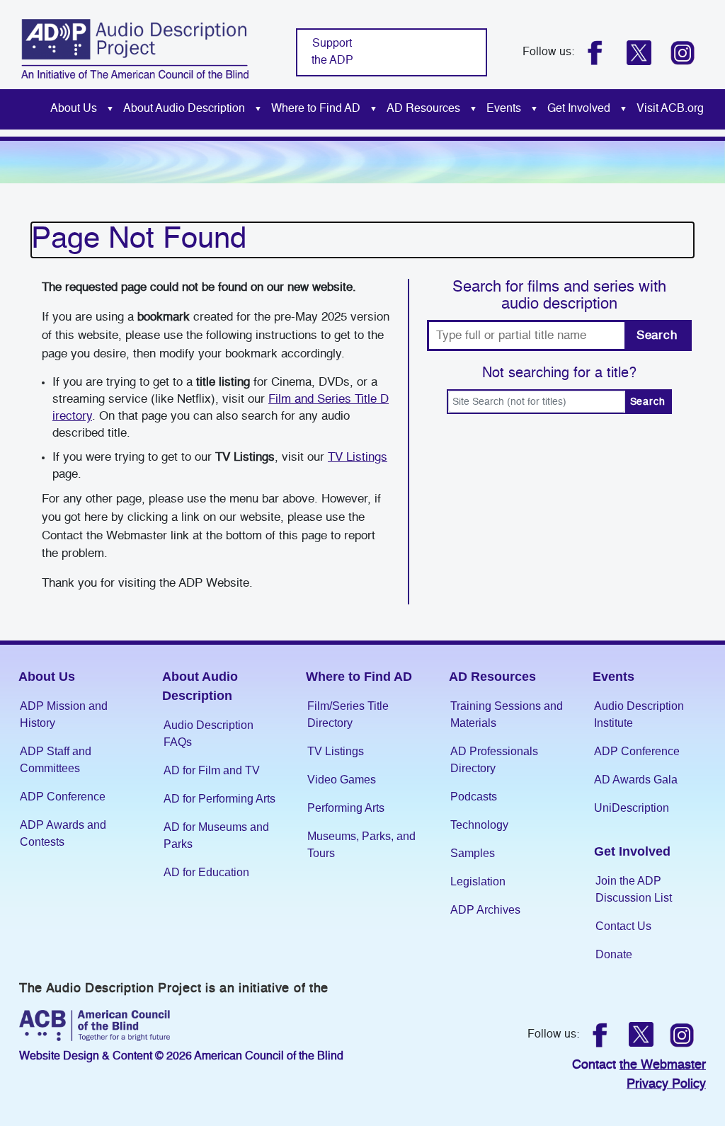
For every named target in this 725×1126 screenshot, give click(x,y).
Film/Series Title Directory (348, 714)
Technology (479, 825)
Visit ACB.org (670, 109)
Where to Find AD (315, 109)
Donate (613, 954)
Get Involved (578, 109)
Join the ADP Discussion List (633, 889)
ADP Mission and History (64, 714)
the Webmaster (663, 1065)
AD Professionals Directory (494, 759)
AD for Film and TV (212, 770)
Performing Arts (345, 808)
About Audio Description (184, 109)
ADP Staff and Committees (55, 759)
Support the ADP (332, 52)
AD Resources (423, 109)
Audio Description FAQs (208, 733)
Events (503, 109)
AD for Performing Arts (219, 799)
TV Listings (357, 458)
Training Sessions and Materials (506, 714)
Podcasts (473, 797)
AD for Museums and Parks (216, 835)
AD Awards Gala (636, 780)
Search (657, 336)
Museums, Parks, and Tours (361, 844)
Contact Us (623, 926)
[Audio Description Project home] (135, 48)
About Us (73, 109)
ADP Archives (485, 910)
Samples (472, 853)
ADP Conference (62, 797)
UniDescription (631, 808)
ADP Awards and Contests (63, 833)
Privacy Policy (666, 1084)
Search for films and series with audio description (559, 296)
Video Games (341, 780)
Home (30, 109)
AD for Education (206, 872)
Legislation (478, 881)
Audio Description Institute (639, 714)
